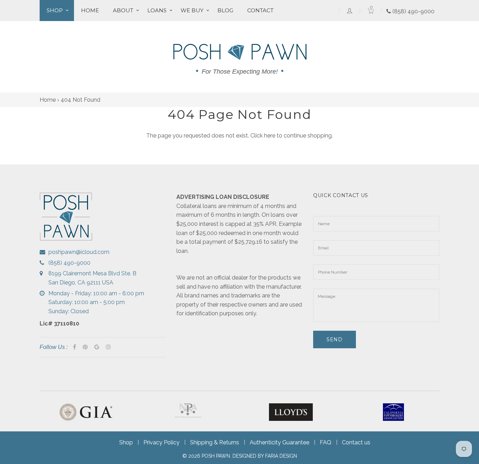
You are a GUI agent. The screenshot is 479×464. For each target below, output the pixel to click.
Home (90, 10)
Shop (55, 10)
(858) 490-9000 (412, 11)
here (269, 135)
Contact (260, 10)
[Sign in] (349, 10)
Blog (225, 10)
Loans (157, 10)
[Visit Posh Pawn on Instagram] (108, 347)
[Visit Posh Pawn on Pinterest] (85, 347)
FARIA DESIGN (281, 456)
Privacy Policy (161, 442)
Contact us (356, 442)
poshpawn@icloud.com (78, 252)
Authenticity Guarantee (279, 442)
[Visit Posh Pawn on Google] (96, 347)
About (123, 10)
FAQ (325, 442)
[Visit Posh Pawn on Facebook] (74, 347)
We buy (192, 10)
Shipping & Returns (214, 442)
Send (334, 339)
